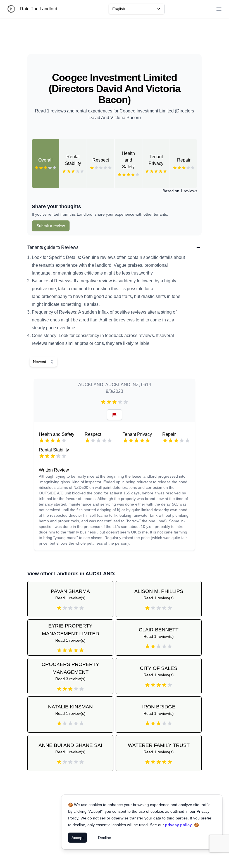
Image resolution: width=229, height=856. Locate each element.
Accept (77, 837)
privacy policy (178, 825)
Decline (104, 837)
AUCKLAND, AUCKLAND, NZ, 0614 (114, 384)
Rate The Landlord (38, 8)
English (118, 9)
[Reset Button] (114, 414)
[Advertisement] (114, 38)
